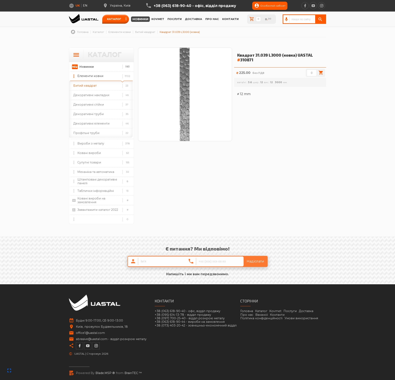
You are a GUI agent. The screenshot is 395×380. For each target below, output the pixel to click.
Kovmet (157, 19)
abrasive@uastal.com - (111, 339)
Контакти (230, 19)
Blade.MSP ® (105, 373)
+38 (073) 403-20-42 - (196, 325)
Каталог (114, 19)
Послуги (174, 19)
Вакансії (261, 315)
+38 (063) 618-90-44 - (190, 322)
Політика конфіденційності (261, 318)
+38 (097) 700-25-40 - (190, 318)
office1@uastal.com (90, 333)
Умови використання (301, 318)
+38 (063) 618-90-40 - (195, 6)
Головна (246, 311)
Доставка (193, 19)
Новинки (140, 19)
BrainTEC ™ (133, 373)
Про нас (212, 19)
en (85, 5)
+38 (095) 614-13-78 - (183, 315)
